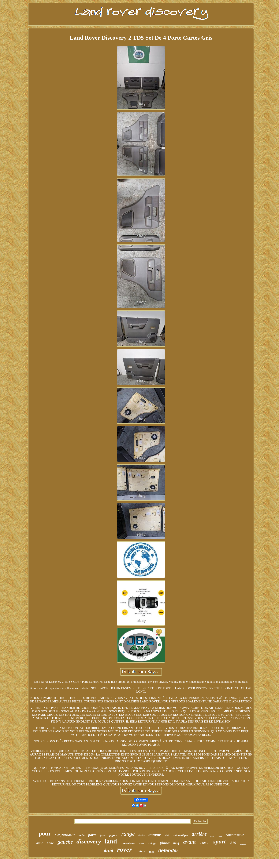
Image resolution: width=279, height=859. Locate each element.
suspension (65, 834)
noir (212, 836)
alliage (152, 843)
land (111, 841)
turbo (81, 835)
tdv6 (167, 835)
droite (141, 835)
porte (92, 835)
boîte (50, 843)
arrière (199, 834)
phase (164, 842)
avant (189, 842)
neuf (176, 843)
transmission (128, 843)
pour (45, 833)
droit (108, 850)
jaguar (113, 835)
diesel (204, 842)
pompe (243, 844)
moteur (154, 834)
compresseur (235, 835)
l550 (151, 851)
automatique (180, 835)
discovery (88, 841)
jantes (103, 835)
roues (141, 843)
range (128, 834)
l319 (232, 843)
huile (39, 843)
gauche (65, 842)
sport (219, 841)
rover (124, 849)
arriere (140, 851)
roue (220, 836)
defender (168, 850)
